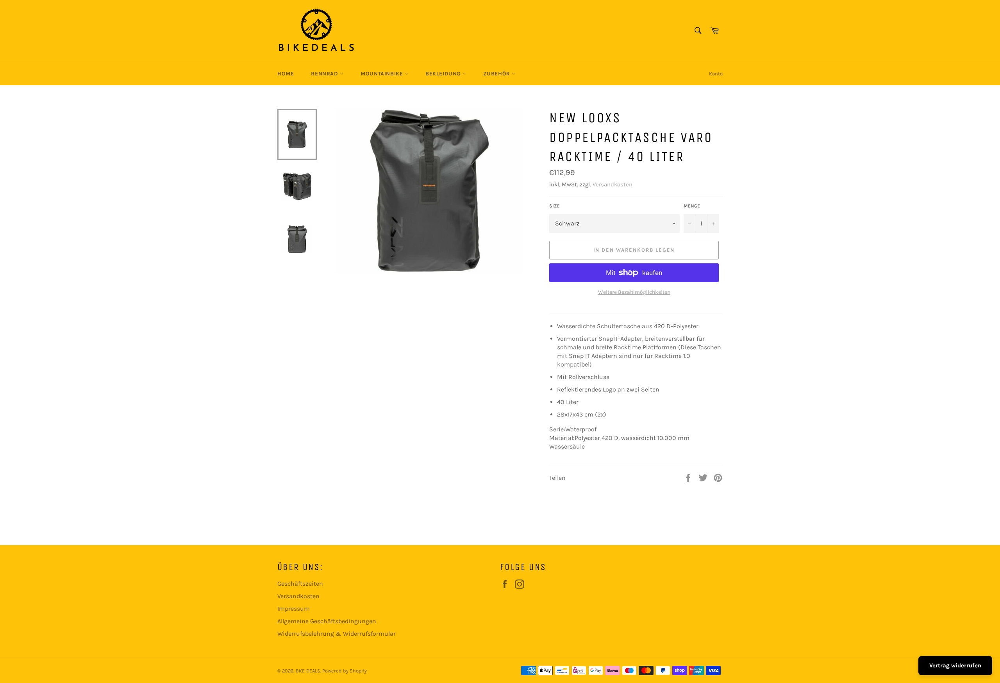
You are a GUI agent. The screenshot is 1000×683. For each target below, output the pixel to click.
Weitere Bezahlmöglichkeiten (634, 292)
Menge (692, 206)
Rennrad (325, 73)
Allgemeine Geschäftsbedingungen (326, 621)
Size (554, 206)
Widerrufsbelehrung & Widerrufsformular (336, 633)
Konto (716, 74)
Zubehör (497, 73)
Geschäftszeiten (300, 583)
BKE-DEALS (308, 671)
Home (285, 73)
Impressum (293, 608)
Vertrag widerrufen (955, 665)
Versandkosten (612, 184)
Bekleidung (443, 73)
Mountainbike (383, 73)
